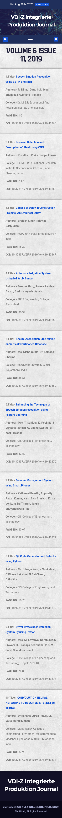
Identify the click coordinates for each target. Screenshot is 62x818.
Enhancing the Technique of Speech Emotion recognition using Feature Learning (28, 409)
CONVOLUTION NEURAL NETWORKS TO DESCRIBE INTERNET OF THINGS (30, 703)
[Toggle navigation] (30, 39)
